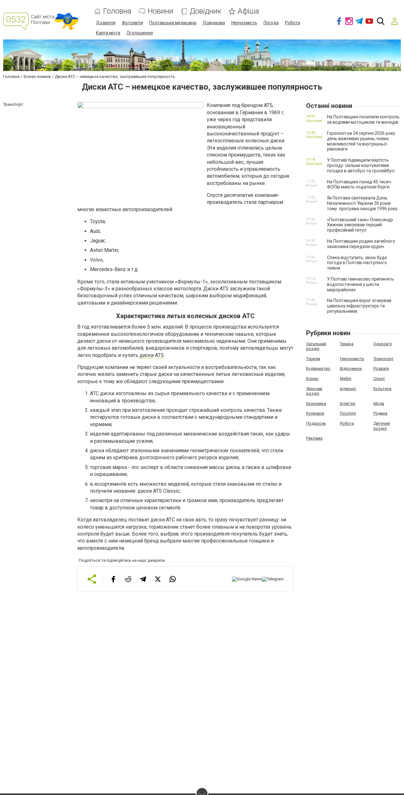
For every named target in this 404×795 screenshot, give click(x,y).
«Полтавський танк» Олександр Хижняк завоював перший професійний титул (360, 225)
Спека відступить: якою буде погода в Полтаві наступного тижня (357, 263)
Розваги (381, 368)
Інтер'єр (347, 403)
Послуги (348, 413)
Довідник (205, 11)
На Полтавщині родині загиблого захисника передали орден (361, 244)
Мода (378, 403)
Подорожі (316, 423)
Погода (271, 22)
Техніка (347, 343)
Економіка (316, 403)
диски (146, 355)
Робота (292, 22)
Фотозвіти (132, 22)
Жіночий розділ (314, 391)
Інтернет (348, 388)
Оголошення (140, 32)
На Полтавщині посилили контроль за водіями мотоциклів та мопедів (363, 119)
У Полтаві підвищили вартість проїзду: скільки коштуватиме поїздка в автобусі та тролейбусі (361, 165)
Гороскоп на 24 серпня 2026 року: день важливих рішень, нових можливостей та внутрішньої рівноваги (361, 141)
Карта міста (108, 32)
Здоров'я (382, 343)
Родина (380, 413)
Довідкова (214, 22)
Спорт (379, 378)
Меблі (345, 378)
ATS (159, 355)
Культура (382, 388)
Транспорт (383, 358)
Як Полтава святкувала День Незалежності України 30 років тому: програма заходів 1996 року (362, 203)
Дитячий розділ (381, 426)
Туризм (313, 358)
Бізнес (312, 378)
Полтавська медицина (172, 22)
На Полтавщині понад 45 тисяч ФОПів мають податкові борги (359, 184)
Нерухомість (244, 22)
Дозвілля (106, 22)
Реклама (314, 438)
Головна (117, 11)
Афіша (248, 11)
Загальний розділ (316, 346)
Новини (160, 11)
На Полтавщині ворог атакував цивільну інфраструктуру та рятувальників (359, 306)
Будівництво (318, 368)
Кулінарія (315, 413)
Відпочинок (351, 368)
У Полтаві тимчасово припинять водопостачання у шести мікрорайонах (360, 284)
